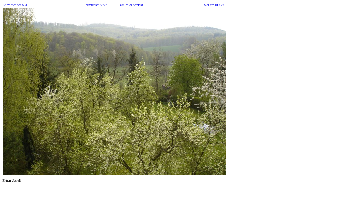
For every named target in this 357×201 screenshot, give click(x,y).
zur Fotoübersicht (131, 4)
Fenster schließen (96, 4)
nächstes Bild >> (214, 4)
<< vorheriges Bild (15, 4)
